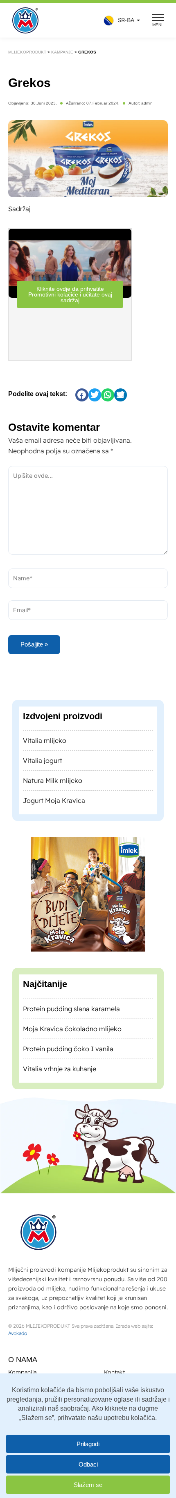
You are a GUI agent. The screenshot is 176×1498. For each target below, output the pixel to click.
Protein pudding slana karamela (71, 1009)
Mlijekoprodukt (27, 52)
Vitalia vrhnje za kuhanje (59, 1069)
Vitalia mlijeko (44, 740)
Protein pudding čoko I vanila (68, 1049)
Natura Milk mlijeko (52, 780)
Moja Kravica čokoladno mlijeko (72, 1029)
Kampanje (62, 52)
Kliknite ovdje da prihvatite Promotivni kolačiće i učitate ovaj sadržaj (70, 294)
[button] (119, 21)
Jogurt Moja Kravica (54, 800)
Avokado (17, 1333)
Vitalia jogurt (42, 760)
